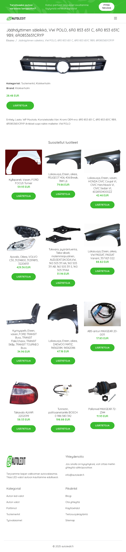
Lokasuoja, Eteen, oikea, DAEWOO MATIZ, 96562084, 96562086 (63, 344)
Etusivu (10, 40)
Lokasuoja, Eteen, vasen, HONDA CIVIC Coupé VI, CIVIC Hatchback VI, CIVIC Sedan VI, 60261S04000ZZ (102, 184)
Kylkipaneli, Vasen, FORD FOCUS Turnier (24, 181)
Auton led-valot (15, 496)
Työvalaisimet (14, 520)
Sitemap (70, 520)
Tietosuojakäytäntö (76, 514)
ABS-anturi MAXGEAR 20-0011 (102, 332)
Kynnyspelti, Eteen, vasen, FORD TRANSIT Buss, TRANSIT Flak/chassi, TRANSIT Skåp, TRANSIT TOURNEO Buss (24, 339)
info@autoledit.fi (74, 474)
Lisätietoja (20, 105)
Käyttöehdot (72, 508)
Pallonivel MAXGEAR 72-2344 (102, 410)
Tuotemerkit (28, 83)
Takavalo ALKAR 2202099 (23, 414)
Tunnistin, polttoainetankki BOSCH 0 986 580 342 (63, 412)
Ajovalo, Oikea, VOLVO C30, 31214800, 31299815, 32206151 (23, 260)
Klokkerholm (43, 83)
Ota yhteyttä (72, 502)
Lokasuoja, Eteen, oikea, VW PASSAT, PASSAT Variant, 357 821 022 (102, 255)
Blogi (68, 496)
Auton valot (13, 502)
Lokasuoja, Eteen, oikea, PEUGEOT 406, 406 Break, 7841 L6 (63, 177)
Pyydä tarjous (106, 6)
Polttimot (11, 508)
